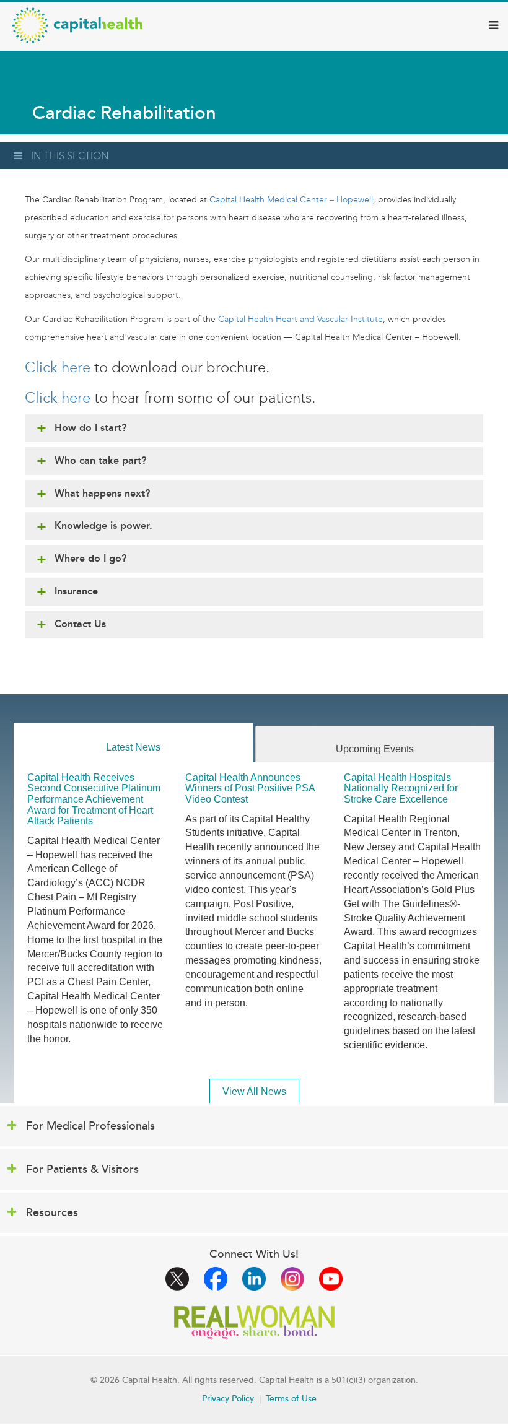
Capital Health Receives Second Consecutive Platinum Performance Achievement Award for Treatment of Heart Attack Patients (93, 799)
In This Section (69, 156)
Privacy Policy (228, 1398)
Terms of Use (291, 1398)
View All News (254, 1091)
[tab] (133, 743)
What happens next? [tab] (102, 493)
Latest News (133, 747)
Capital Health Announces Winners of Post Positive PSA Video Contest (250, 788)
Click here (57, 367)
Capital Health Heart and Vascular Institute (300, 319)
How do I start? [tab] (90, 427)
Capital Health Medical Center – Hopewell (291, 199)
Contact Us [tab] (80, 624)
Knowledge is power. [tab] (103, 525)
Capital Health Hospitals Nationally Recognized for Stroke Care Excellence (401, 788)
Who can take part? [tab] (100, 460)
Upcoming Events (375, 749)
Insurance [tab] (76, 591)
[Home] (77, 25)
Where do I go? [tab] (90, 558)
